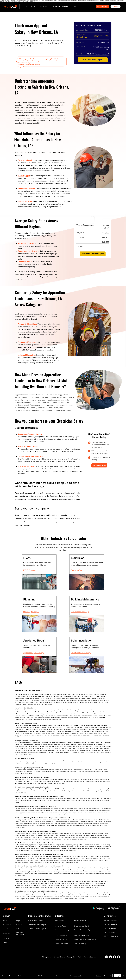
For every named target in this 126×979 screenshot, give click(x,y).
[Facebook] (114, 957)
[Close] (123, 975)
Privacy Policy (78, 976)
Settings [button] (98, 976)
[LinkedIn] (110, 957)
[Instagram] (106, 957)
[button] (43, 6)
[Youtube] (118, 957)
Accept (117, 976)
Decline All (107, 976)
